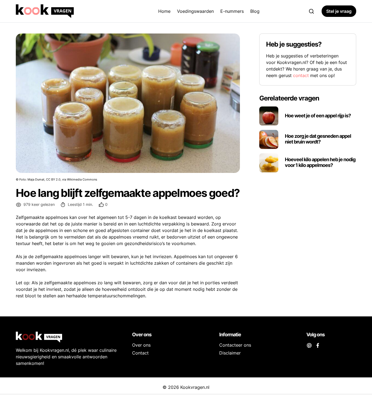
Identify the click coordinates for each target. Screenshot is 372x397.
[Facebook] (318, 345)
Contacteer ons (235, 345)
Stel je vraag (339, 11)
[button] (103, 204)
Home (164, 11)
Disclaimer (230, 353)
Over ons (141, 345)
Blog (255, 11)
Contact (140, 353)
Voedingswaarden (195, 11)
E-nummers (232, 11)
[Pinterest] (309, 345)
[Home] (63, 11)
